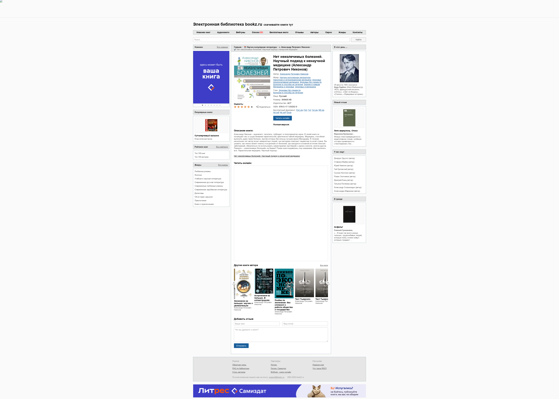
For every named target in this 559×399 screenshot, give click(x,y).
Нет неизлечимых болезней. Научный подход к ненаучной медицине (267, 156)
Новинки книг (203, 32)
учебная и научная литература (208, 179)
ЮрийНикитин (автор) (343, 165)
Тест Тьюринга (302, 299)
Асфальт (338, 227)
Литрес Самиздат (278, 368)
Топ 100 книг (200, 153)
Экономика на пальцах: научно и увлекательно (243, 303)
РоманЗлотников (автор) (344, 176)
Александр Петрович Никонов (295, 47)
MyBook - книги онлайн (281, 372)
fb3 (305, 110)
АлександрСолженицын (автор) (347, 187)
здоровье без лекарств (310, 82)
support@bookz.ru (276, 377)
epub (289, 112)
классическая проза (203, 139)
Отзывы (299, 32)
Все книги (324, 265)
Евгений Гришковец (343, 230)
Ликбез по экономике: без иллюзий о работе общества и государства (284, 305)
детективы (199, 193)
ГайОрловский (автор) (343, 169)
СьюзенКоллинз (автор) (344, 173)
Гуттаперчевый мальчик (207, 135)
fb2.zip (299, 110)
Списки (255, 32)
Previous (234, 283)
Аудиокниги (223, 32)
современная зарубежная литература (211, 190)
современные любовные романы (209, 186)
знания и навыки (312, 84)
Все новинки (222, 47)
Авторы (314, 32)
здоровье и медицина (305, 87)
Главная (238, 47)
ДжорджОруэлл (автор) (344, 158)
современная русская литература (209, 182)
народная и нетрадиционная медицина (292, 80)
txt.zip (315, 110)
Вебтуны (240, 32)
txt (309, 110)
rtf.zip (321, 110)
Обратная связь (239, 365)
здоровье (316, 80)
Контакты (357, 32)
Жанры (342, 32)
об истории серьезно (204, 197)
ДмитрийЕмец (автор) (343, 180)
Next (328, 283)
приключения (200, 200)
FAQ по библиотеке (240, 368)
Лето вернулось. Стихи (346, 131)
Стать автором (238, 372)
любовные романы (203, 171)
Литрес (274, 365)
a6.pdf (283, 112)
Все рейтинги (222, 147)
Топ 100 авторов (201, 157)
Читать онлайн (283, 118)
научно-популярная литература (262, 47)
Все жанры (223, 165)
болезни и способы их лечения (288, 84)
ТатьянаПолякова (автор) (345, 184)
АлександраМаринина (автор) (347, 191)
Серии (328, 32)
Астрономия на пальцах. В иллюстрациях (262, 297)
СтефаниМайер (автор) (344, 162)
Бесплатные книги (279, 32)
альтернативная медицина (286, 82)
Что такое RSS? (320, 368)
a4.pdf (276, 112)
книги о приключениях (204, 204)
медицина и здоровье (283, 87)
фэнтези (198, 175)
